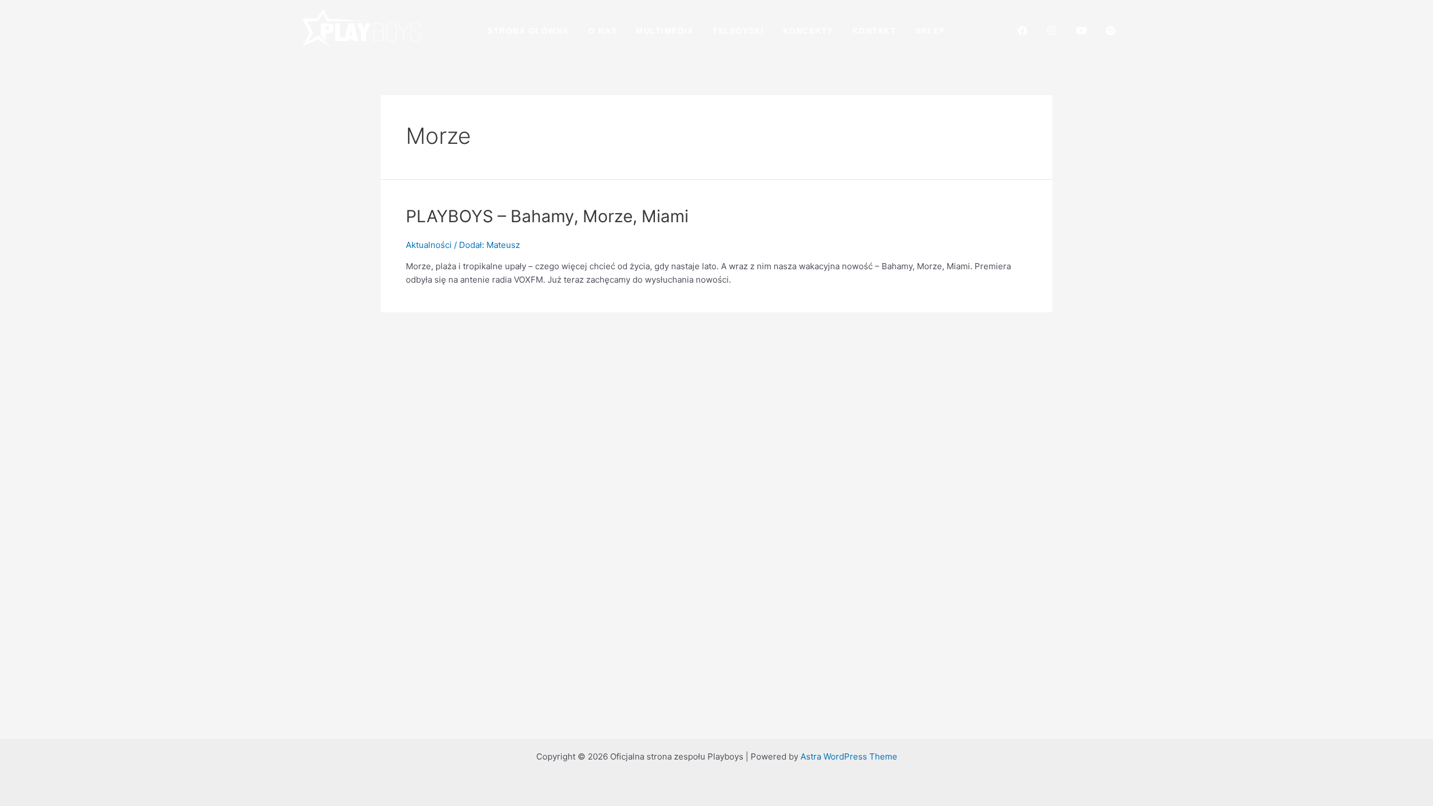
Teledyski (738, 30)
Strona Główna (528, 30)
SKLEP (930, 30)
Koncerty (808, 30)
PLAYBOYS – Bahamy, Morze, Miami (547, 216)
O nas (602, 30)
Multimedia (665, 30)
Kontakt (875, 30)
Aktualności (429, 245)
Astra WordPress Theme (848, 756)
